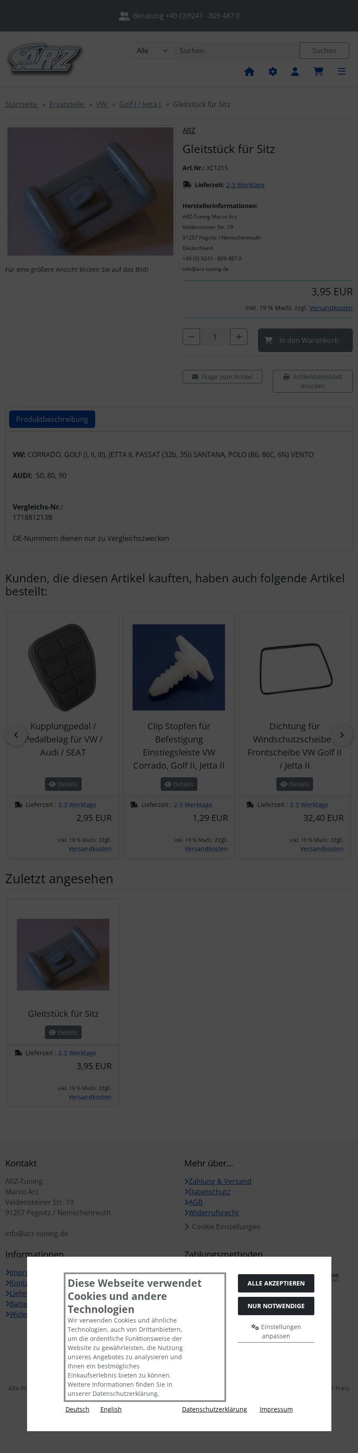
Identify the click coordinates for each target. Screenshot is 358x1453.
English (111, 1409)
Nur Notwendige (276, 1306)
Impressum (276, 1409)
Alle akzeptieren (276, 1283)
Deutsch (77, 1409)
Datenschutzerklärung (214, 1409)
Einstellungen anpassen (280, 1331)
